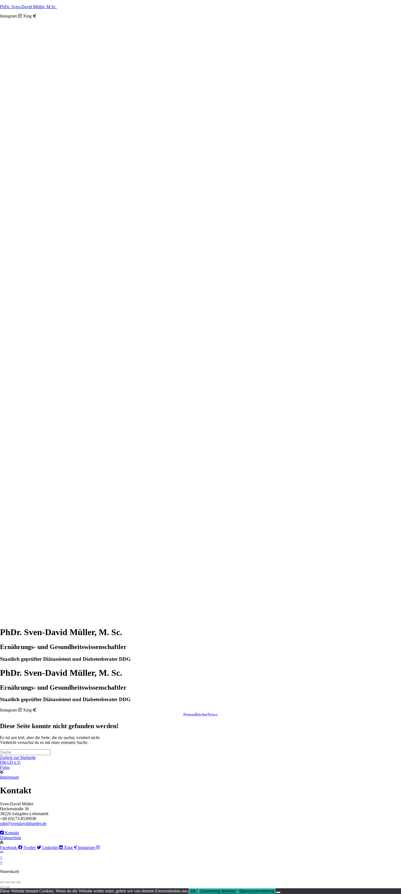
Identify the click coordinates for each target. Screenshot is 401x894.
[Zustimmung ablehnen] (278, 892)
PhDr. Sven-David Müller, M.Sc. (28, 6)
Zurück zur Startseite (18, 757)
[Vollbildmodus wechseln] (7, 882)
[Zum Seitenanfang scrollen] (1, 852)
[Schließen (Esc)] (18, 882)
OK (193, 891)
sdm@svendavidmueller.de (23, 823)
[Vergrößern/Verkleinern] (2, 882)
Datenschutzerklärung (257, 891)
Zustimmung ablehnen (217, 891)
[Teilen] (13, 882)
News (213, 715)
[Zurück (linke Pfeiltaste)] (2, 887)
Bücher (201, 715)
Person (189, 715)
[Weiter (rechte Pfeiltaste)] (7, 887)
